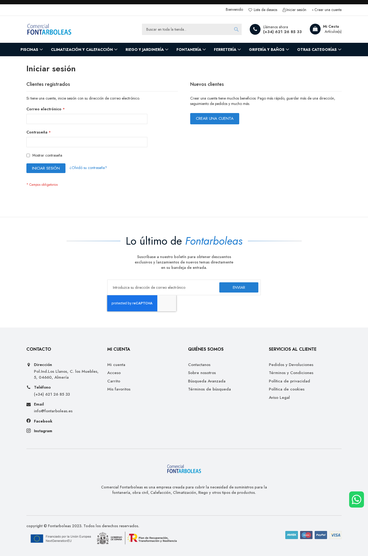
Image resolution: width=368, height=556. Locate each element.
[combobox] (192, 29)
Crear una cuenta (328, 9)
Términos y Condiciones (291, 373)
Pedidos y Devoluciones (291, 365)
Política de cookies (286, 389)
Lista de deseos (265, 9)
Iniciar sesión (296, 9)
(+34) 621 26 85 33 (282, 31)
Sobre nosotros (202, 373)
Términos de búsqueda (209, 389)
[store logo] (49, 29)
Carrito (113, 381)
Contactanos (199, 365)
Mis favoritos (118, 389)
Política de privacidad (289, 381)
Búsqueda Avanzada (206, 381)
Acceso (114, 373)
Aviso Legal (279, 397)
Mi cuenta (116, 365)
